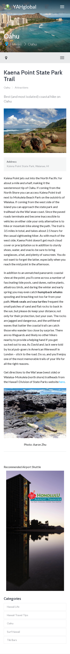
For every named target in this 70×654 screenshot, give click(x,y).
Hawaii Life (13, 606)
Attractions (21, 87)
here (62, 381)
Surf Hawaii (13, 631)
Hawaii (16, 44)
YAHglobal (23, 7)
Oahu (32, 44)
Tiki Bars (12, 639)
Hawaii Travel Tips (17, 615)
